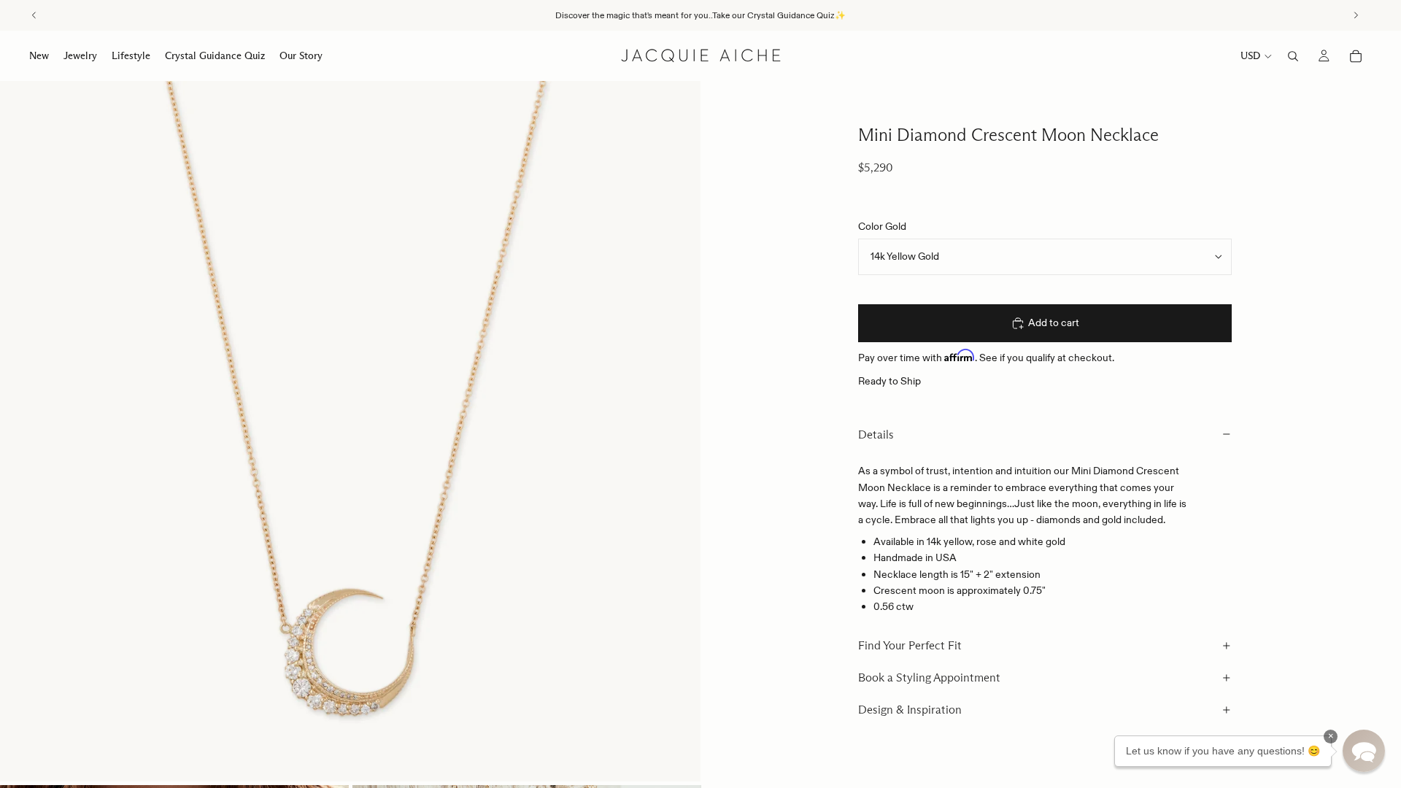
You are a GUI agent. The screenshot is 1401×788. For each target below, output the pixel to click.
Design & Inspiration (910, 709)
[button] (1364, 751)
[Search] (1293, 56)
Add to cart (1053, 322)
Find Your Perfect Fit (910, 645)
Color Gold (882, 226)
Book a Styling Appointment (929, 677)
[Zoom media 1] (350, 431)
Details (876, 434)
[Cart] (1356, 56)
